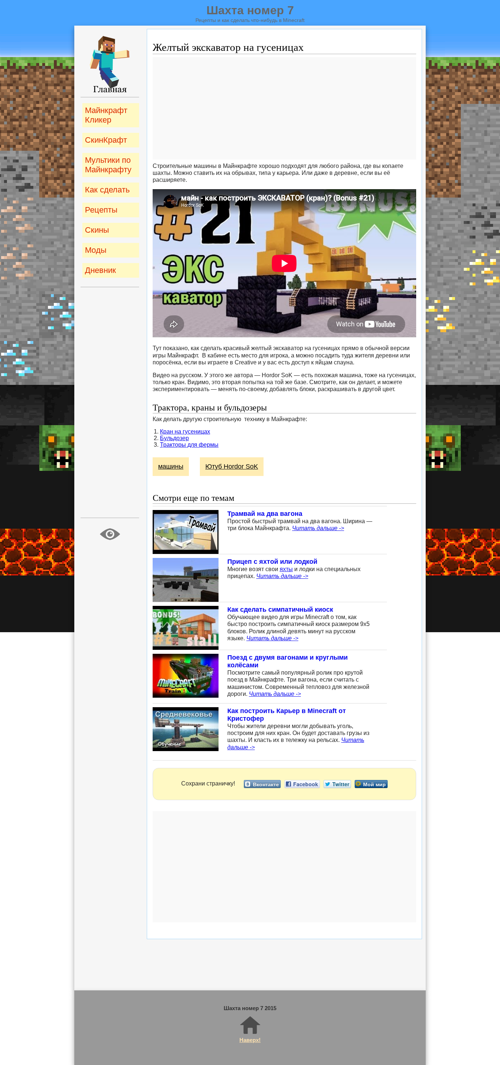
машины (170, 466)
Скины (97, 230)
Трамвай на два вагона (264, 513)
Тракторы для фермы (189, 445)
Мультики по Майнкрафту (108, 164)
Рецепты (101, 209)
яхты (286, 569)
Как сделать (107, 189)
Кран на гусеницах (185, 431)
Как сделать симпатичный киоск (280, 609)
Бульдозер (174, 438)
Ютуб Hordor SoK (231, 466)
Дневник (100, 270)
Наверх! (250, 1040)
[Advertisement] (284, 108)
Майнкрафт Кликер (106, 115)
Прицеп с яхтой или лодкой (272, 561)
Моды (96, 250)
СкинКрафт (106, 140)
